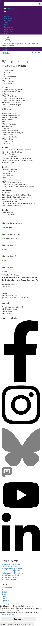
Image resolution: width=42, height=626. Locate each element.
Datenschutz (6, 590)
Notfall (4, 594)
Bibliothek (7, 20)
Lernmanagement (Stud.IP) (11, 571)
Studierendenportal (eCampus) (12, 573)
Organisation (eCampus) (10, 566)
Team (6, 23)
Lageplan (5, 598)
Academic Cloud (13, 575)
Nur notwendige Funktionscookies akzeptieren (17, 624)
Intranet (4, 596)
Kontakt (4, 592)
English (36, 52)
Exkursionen (8, 27)
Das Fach (7, 16)
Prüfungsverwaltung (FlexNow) (12, 569)
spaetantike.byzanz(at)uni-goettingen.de (15, 297)
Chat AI (4, 575)
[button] (4, 48)
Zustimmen (18, 619)
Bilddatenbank (9, 29)
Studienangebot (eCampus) (11, 564)
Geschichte (8, 18)
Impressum (5, 600)
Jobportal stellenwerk (9, 579)
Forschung (8, 31)
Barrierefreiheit (7, 588)
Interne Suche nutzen (12, 11)
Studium (7, 25)
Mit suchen (12, 9)
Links (6, 33)
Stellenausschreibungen (10, 577)
